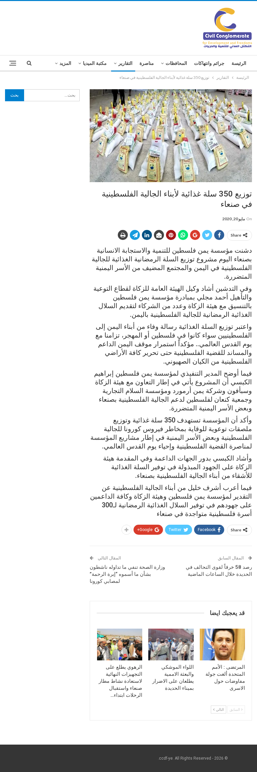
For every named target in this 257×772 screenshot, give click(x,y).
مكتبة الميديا (95, 63)
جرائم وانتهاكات (209, 63)
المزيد (65, 63)
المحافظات (176, 63)
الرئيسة (239, 63)
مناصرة (147, 63)
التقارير (125, 63)
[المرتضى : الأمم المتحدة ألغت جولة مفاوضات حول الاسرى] (222, 644)
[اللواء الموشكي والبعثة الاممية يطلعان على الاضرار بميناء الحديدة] (171, 644)
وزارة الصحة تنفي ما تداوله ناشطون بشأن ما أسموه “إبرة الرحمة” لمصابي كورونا (127, 574)
